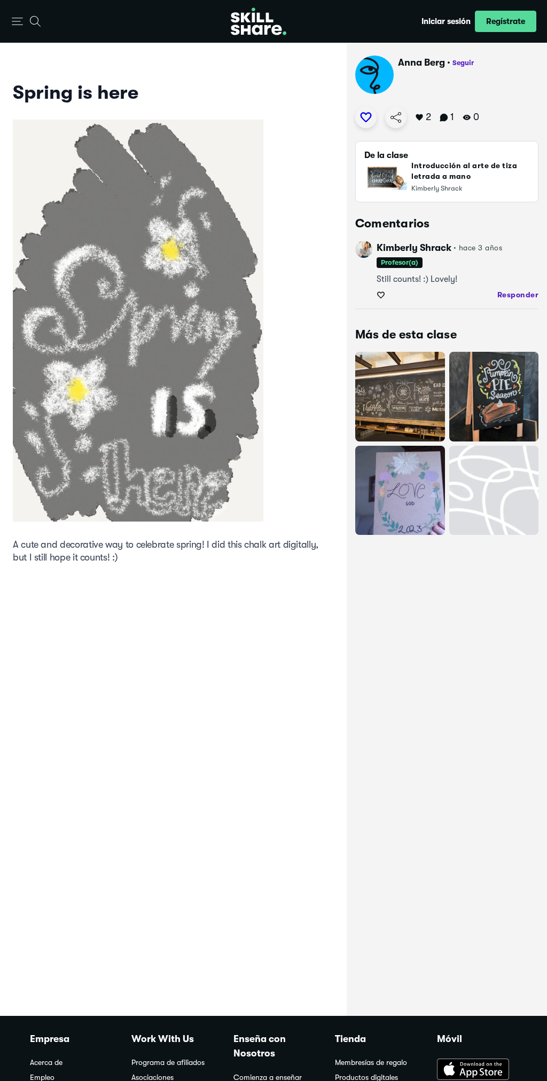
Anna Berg (421, 62)
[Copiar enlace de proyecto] (396, 117)
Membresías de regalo (371, 1063)
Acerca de (46, 1063)
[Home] (258, 21)
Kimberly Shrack (414, 247)
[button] (17, 21)
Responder (518, 294)
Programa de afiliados (168, 1063)
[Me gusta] (366, 117)
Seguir (463, 63)
